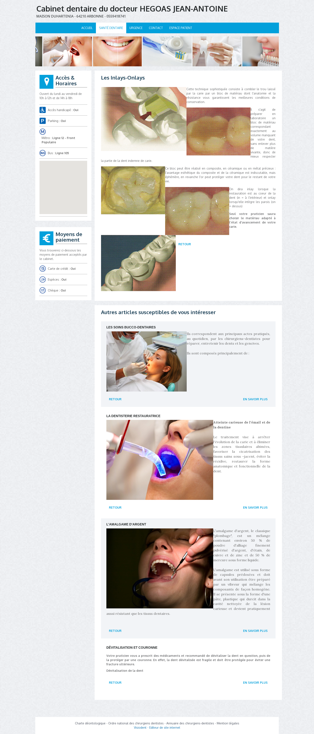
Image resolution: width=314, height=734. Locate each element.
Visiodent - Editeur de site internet (157, 727)
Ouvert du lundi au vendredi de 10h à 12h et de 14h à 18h (61, 96)
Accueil (87, 28)
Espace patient (180, 28)
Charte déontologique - (91, 723)
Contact (156, 28)
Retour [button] (184, 244)
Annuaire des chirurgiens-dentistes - (191, 723)
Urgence (135, 28)
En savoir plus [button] (255, 399)
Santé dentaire (111, 28)
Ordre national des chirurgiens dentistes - (137, 723)
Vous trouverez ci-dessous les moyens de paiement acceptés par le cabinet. (63, 254)
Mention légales (228, 723)
